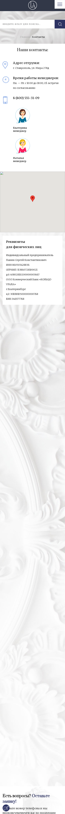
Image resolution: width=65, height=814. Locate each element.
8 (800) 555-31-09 (26, 98)
